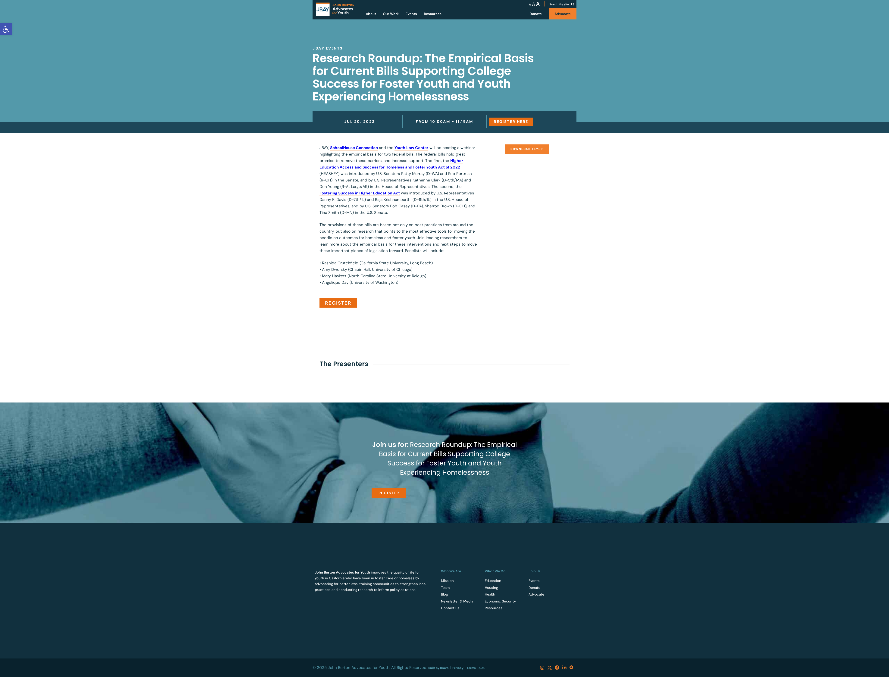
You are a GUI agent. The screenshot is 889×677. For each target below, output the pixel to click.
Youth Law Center (411, 147)
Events (534, 580)
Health (490, 594)
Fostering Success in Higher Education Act (359, 193)
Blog (444, 594)
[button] (527, 149)
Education (493, 580)
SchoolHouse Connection (354, 147)
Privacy (457, 668)
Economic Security (500, 601)
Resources (493, 608)
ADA (482, 668)
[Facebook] (557, 667)
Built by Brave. (438, 668)
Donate (534, 587)
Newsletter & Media (457, 601)
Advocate (536, 594)
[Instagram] (542, 667)
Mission (447, 580)
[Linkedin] (564, 667)
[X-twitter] (549, 667)
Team (445, 587)
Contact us (450, 608)
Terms (471, 668)
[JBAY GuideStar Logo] (572, 667)
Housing (491, 587)
